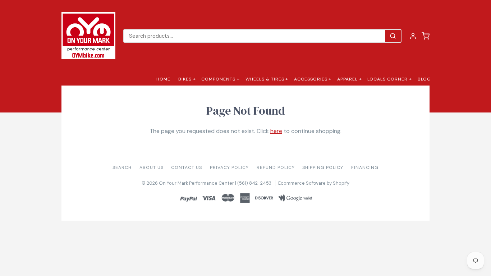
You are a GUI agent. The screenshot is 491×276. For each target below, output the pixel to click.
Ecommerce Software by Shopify (313, 183)
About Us (151, 167)
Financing (364, 167)
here (276, 131)
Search (122, 167)
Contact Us (186, 167)
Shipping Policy (322, 167)
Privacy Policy (229, 167)
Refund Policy (276, 167)
